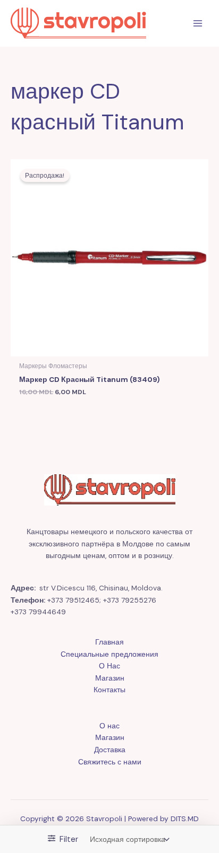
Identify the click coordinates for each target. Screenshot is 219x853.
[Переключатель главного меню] (198, 23)
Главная (109, 642)
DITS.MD (185, 818)
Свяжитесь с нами (109, 762)
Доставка (109, 749)
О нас (109, 725)
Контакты (109, 689)
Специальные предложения (109, 654)
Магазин (109, 678)
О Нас (109, 666)
